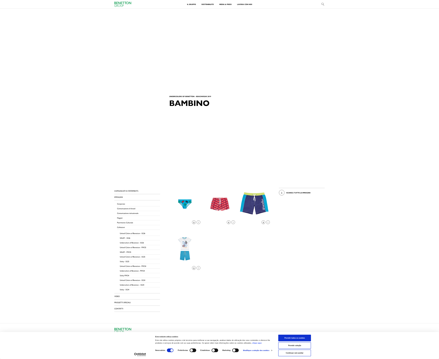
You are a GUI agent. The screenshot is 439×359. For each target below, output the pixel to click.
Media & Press (225, 4)
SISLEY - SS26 (125, 238)
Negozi (120, 218)
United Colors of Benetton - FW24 (133, 266)
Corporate (121, 203)
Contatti (118, 308)
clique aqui (257, 343)
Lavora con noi (244, 4)
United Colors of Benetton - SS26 (132, 233)
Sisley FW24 (124, 275)
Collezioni (121, 227)
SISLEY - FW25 (125, 252)
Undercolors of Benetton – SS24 (132, 284)
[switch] (193, 350)
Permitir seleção (294, 345)
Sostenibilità (207, 4)
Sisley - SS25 (124, 261)
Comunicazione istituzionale (127, 213)
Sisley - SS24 (124, 289)
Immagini (118, 197)
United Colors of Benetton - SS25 (132, 256)
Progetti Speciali (122, 302)
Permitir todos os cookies (294, 338)
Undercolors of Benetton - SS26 (132, 242)
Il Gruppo (191, 4)
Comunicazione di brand (126, 208)
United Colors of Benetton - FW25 (133, 247)
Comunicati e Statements (126, 191)
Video (117, 296)
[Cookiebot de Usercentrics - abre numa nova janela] (140, 354)
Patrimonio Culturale (125, 222)
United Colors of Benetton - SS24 (132, 280)
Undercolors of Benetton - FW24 (132, 270)
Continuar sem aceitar (294, 353)
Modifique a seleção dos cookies (256, 350)
